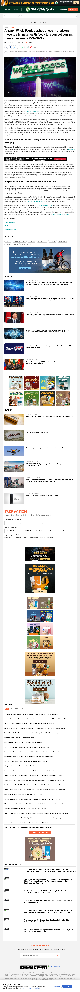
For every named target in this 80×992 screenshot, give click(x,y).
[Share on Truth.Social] (27, 47)
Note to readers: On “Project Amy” (37, 432)
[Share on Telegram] (19, 47)
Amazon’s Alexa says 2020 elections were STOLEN (42, 495)
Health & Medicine (35, 21)
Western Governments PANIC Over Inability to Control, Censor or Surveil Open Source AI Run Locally (48, 892)
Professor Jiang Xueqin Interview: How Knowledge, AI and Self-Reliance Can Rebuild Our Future (47, 921)
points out (71, 149)
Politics (14, 21)
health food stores (19, 51)
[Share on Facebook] (11, 47)
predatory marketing (63, 51)
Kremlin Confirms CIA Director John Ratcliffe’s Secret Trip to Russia (25, 808)
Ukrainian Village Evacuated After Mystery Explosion (20, 737)
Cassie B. (18, 43)
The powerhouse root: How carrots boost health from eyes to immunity (26, 766)
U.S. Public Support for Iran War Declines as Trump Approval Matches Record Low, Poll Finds (32, 799)
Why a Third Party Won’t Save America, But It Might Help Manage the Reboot (28, 827)
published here (36, 978)
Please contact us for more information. (15, 539)
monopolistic (37, 51)
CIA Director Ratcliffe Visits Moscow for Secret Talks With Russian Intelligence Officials (31, 714)
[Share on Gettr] (31, 47)
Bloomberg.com (9, 222)
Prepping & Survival (66, 21)
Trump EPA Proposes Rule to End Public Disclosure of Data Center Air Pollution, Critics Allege (33, 775)
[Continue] (57, 955)
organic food (52, 51)
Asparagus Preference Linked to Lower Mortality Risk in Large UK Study (26, 822)
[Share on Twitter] (15, 47)
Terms (48, 973)
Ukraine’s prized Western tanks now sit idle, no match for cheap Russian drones (28, 756)
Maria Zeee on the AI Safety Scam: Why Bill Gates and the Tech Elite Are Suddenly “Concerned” (33, 804)
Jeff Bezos (29, 51)
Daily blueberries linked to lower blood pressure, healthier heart (23, 794)
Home (7, 21)
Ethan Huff (36, 296)
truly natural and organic (61, 214)
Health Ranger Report (11, 865)
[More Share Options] (35, 47)
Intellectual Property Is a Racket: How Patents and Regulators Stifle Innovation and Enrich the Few (34, 780)
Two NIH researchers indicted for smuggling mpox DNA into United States (27, 747)
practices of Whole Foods (43, 205)
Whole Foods (25, 244)
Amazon (11, 27)
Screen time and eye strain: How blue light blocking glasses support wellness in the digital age (33, 818)
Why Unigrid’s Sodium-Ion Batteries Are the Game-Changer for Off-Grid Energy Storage (31, 733)
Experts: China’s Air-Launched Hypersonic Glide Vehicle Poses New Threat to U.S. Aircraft (31, 752)
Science (33, 22)
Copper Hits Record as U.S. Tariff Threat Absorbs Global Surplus (24, 742)
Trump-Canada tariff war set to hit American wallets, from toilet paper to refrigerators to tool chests (35, 789)
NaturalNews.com (10, 230)
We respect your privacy (40, 959)
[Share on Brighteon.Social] (6, 47)
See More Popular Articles (40, 832)
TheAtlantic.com (9, 226)
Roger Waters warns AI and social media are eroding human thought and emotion (29, 723)
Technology (44, 22)
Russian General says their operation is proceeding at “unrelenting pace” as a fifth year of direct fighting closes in (38, 719)
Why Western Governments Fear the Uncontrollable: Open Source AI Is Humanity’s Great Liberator (34, 771)
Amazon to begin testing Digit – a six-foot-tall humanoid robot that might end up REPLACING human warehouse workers (50, 480)
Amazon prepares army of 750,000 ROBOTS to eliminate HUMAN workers (49, 416)
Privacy (44, 973)
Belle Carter (36, 280)
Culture (23, 21)
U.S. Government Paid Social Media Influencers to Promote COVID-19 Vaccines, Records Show (33, 785)
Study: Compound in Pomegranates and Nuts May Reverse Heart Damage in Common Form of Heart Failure (36, 813)
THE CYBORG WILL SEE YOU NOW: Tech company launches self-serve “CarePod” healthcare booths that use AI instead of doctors (48, 330)
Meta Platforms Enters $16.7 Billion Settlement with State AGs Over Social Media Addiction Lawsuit (35, 728)
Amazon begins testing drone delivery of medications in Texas (46, 448)
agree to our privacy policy (30, 988)
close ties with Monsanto (35, 202)
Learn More (57, 986)
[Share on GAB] (23, 47)
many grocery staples (33, 111)
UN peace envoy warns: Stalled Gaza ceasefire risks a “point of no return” (26, 761)
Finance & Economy (50, 21)
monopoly (45, 51)
